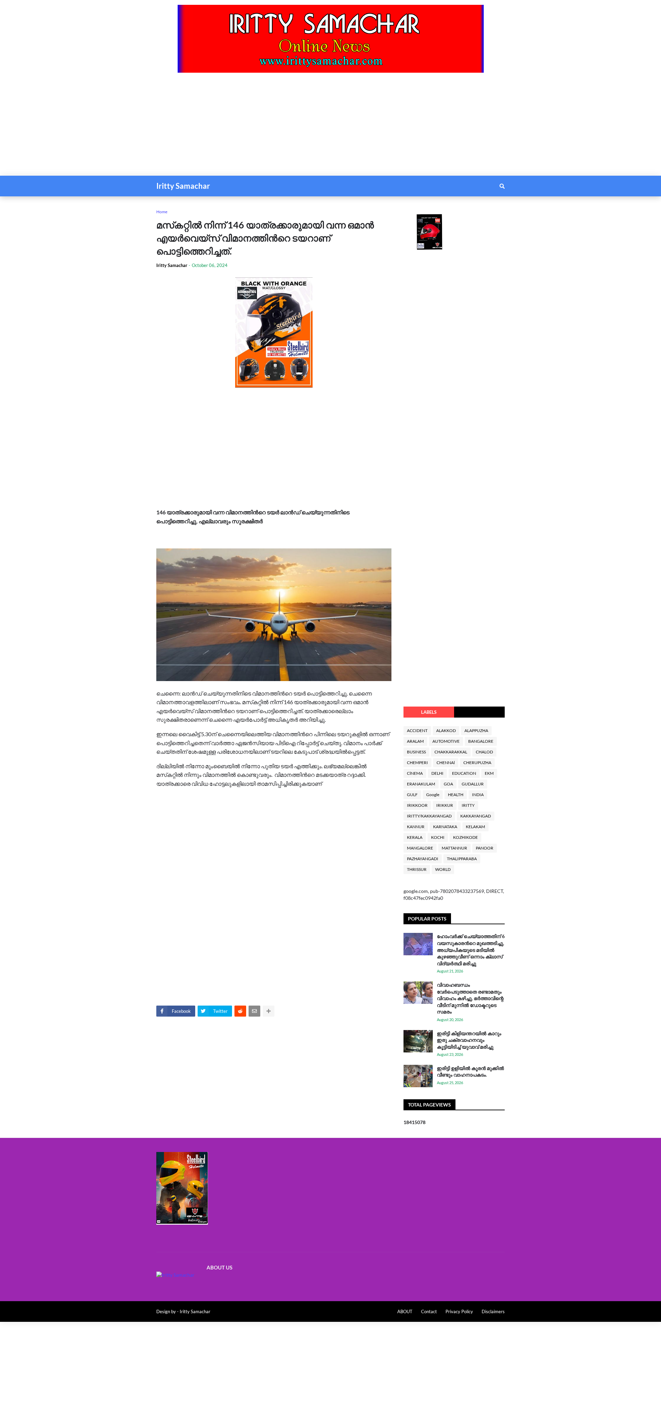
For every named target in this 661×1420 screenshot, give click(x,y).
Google (432, 794)
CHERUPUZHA (477, 762)
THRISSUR (417, 869)
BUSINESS (416, 751)
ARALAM (415, 741)
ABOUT (404, 1311)
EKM (489, 773)
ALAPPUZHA (476, 730)
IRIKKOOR (417, 805)
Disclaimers (493, 1311)
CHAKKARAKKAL (450, 751)
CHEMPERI (417, 762)
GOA (448, 783)
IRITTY (468, 805)
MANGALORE (420, 848)
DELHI (437, 773)
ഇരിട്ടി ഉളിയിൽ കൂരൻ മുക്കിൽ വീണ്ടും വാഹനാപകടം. (470, 1071)
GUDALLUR (473, 783)
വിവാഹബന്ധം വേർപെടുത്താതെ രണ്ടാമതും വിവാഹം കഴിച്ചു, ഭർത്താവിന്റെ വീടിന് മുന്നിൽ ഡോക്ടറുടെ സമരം (470, 998)
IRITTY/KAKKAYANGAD (429, 816)
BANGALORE (480, 741)
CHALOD (484, 751)
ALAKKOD (446, 730)
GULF (412, 794)
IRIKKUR (444, 805)
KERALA (414, 837)
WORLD (443, 869)
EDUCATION (464, 773)
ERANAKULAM (421, 783)
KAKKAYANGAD (475, 816)
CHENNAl (446, 762)
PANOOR (484, 848)
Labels (429, 712)
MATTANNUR (454, 848)
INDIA (478, 794)
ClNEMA (415, 773)
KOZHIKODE (465, 837)
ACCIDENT (417, 730)
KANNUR (415, 826)
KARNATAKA (445, 826)
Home (161, 211)
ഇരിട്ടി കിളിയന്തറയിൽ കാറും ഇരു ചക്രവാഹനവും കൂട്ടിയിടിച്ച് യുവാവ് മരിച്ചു (469, 1040)
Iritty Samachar (183, 186)
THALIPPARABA (462, 858)
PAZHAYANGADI (422, 858)
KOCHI (437, 837)
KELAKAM (475, 826)
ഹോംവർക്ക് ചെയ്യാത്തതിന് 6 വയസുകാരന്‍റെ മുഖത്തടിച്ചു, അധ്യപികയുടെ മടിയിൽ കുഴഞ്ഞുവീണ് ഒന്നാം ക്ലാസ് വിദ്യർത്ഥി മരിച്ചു (471, 949)
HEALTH (455, 794)
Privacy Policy (459, 1311)
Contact (429, 1311)
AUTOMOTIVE (446, 741)
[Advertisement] (206, 127)
